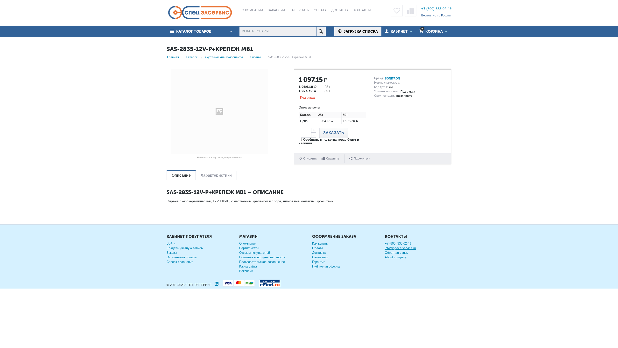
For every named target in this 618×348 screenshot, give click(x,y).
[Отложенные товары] (397, 10)
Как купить (320, 243)
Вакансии (246, 271)
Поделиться (362, 158)
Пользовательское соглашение (262, 262)
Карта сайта (248, 266)
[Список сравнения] (410, 10)
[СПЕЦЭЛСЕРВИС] (200, 13)
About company (396, 257)
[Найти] (321, 31)
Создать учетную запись (185, 248)
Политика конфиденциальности (262, 257)
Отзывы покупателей (254, 252)
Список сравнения (180, 262)
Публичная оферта (326, 266)
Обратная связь (396, 252)
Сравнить (332, 158)
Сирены (255, 57)
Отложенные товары (182, 257)
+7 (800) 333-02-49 (436, 9)
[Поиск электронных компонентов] (267, 282)
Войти (171, 243)
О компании (247, 243)
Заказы (172, 252)
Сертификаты (249, 248)
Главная (173, 57)
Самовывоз (320, 257)
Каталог (191, 57)
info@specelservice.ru (400, 248)
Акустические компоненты (223, 57)
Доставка (319, 252)
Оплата (317, 248)
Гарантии (318, 262)
